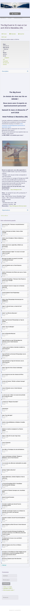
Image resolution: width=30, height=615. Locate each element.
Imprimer (21, 33)
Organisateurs (6, 210)
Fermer (5, 33)
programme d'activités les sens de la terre (6, 61)
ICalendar (13, 33)
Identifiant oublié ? (8, 588)
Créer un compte (7, 586)
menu (16, 14)
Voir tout (4, 565)
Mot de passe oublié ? (8, 590)
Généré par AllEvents (4, 215)
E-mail (4, 37)
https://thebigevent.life (16, 189)
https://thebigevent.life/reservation (18, 206)
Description (5, 71)
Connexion (6, 583)
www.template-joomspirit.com (15, 610)
